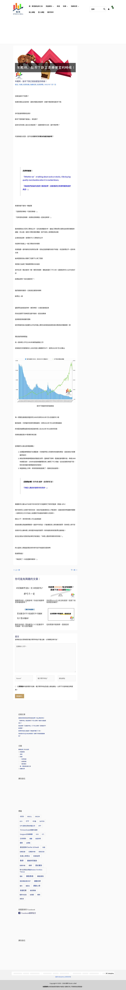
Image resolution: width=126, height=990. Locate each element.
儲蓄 (30, 838)
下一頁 (74, 570)
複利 (21, 886)
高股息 (22, 899)
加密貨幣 (38, 838)
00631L (29, 816)
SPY (39, 826)
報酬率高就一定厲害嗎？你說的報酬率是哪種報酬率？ (29, 601)
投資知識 (26, 84)
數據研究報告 (32, 860)
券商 (21, 754)
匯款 (21, 843)
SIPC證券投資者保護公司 (27, 826)
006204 (37, 816)
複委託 (28, 886)
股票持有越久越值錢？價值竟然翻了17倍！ (29, 731)
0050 (22, 816)
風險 (38, 894)
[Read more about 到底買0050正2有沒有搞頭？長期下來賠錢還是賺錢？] (61, 590)
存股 (43, 847)
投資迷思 (36, 856)
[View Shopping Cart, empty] (112, 9)
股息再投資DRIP (25, 881)
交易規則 (23, 838)
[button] (53, 6)
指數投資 (33, 84)
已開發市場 (31, 852)
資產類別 (22, 752)
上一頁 (16, 570)
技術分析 (41, 852)
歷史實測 (38, 865)
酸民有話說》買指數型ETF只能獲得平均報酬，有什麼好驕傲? (29, 625)
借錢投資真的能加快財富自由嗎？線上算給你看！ (31, 718)
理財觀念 (24, 764)
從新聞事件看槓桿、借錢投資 (57, 624)
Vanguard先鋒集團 (26, 834)
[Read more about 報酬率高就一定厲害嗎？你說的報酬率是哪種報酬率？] (29, 590)
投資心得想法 (25, 856)
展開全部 (20, 749)
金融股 (32, 895)
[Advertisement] (63, 30)
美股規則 (40, 876)
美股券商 (29, 876)
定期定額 (22, 852)
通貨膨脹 (33, 890)
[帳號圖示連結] (108, 9)
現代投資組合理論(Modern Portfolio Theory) (31, 871)
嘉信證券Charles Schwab (29, 847)
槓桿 (30, 865)
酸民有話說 (23, 895)
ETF (27, 821)
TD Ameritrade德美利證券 (28, 830)
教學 (21, 860)
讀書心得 (36, 885)
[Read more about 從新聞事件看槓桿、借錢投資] (61, 614)
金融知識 (24, 761)
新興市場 (22, 865)
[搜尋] (104, 9)
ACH (21, 821)
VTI (43, 834)
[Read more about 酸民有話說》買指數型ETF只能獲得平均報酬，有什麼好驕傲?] (29, 614)
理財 (21, 876)
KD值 (34, 821)
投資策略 (40, 84)
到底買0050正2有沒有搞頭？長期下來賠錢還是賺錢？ (61, 601)
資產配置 (23, 890)
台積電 (28, 843)
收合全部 (26, 749)
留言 (16, 84)
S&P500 (41, 821)
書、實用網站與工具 (25, 766)
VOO (37, 834)
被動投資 (37, 881)
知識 (20, 84)
